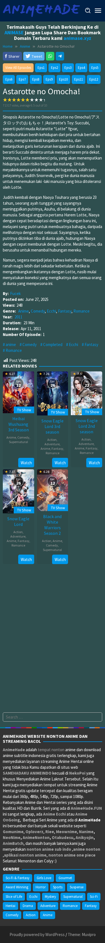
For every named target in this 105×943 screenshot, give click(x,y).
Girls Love (44, 878)
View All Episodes (18, 67)
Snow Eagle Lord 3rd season (52, 426)
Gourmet (65, 878)
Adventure (52, 444)
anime (11, 344)
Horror (41, 887)
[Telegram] (60, 56)
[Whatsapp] (50, 56)
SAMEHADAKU (16, 773)
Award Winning (17, 887)
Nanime (86, 831)
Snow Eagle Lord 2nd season (87, 426)
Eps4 (81, 67)
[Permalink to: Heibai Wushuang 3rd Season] (18, 391)
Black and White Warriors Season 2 (52, 525)
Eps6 (8, 79)
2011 (18, 317)
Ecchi (51, 311)
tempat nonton (51, 749)
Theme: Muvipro (82, 934)
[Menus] (98, 10)
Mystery (50, 896)
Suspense (76, 887)
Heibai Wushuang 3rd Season (18, 424)
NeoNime (11, 837)
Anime (23, 311)
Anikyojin (85, 837)
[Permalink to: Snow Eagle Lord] (18, 490)
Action (52, 439)
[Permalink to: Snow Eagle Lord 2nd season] (86, 392)
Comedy (38, 311)
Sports (57, 887)
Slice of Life (14, 896)
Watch (26, 462)
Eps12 (93, 79)
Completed (52, 344)
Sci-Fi (94, 896)
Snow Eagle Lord (18, 521)
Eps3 (67, 67)
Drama (28, 905)
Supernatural (18, 442)
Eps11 (78, 79)
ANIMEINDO (41, 773)
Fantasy (64, 311)
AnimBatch (13, 843)
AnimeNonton (36, 837)
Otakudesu (62, 837)
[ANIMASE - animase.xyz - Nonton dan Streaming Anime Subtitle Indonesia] (41, 10)
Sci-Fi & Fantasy (17, 878)
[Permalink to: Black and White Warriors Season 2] (53, 489)
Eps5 (94, 67)
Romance (81, 311)
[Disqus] (52, 641)
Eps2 (54, 67)
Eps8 (35, 79)
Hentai (10, 905)
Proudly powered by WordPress (37, 934)
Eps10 (63, 79)
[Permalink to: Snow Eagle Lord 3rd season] (53, 392)
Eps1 (41, 67)
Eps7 (22, 79)
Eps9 (49, 79)
